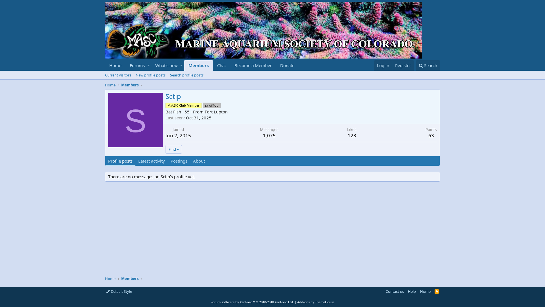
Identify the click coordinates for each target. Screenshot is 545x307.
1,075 (269, 135)
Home (115, 65)
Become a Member (253, 65)
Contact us (395, 291)
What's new (166, 65)
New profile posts (150, 75)
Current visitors (118, 75)
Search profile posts (187, 75)
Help (412, 291)
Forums (137, 65)
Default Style (121, 291)
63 (431, 135)
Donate (287, 65)
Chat (221, 65)
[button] (148, 65)
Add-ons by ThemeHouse (315, 302)
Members (198, 65)
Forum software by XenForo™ (252, 302)
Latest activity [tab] (151, 161)
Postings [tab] (179, 161)
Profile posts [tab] (120, 161)
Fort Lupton (216, 112)
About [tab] (199, 161)
